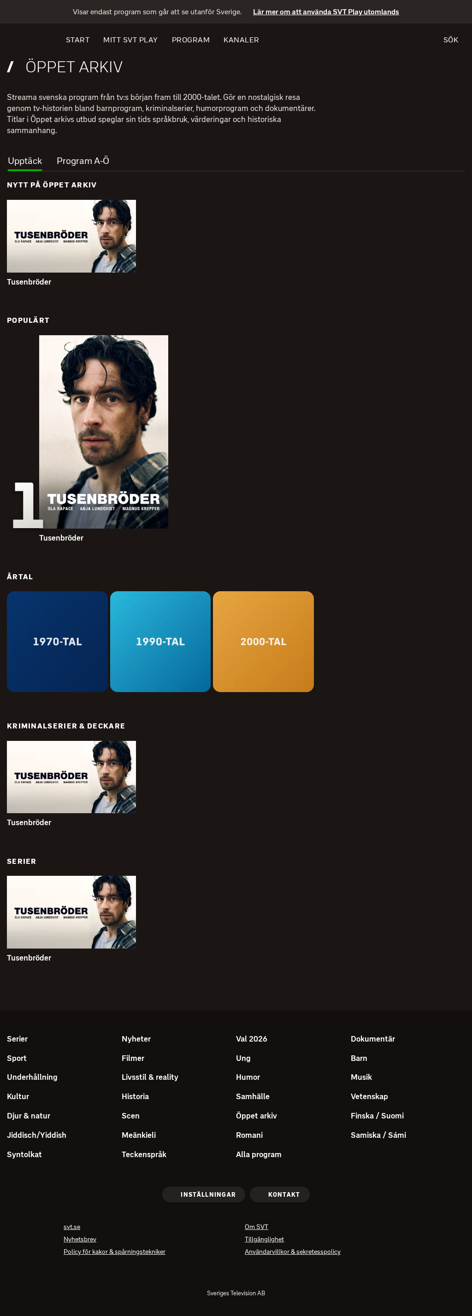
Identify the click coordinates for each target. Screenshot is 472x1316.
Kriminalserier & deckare (66, 726)
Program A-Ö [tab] (83, 160)
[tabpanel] (236, 574)
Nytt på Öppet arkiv (52, 185)
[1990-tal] (160, 641)
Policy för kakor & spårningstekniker (114, 1252)
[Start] (24, 40)
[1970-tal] (57, 641)
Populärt (28, 320)
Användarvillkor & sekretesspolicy (293, 1252)
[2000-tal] (263, 641)
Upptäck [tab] (25, 160)
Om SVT (256, 1228)
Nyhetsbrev (80, 1240)
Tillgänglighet (264, 1240)
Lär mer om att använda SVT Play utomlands (326, 12)
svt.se (72, 1228)
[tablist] (236, 158)
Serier (22, 861)
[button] (71, 236)
